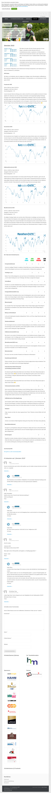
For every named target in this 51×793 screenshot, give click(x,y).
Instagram (46, 14)
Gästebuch (43, 18)
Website (6, 644)
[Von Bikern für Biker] (25, 32)
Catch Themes (44, 787)
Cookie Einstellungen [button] (6, 8)
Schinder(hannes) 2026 (17, 18)
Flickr (41, 14)
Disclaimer (6, 782)
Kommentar (7, 613)
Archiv (35, 18)
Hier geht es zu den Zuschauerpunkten (12, 451)
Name (5, 632)
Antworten (6, 470)
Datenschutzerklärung (9, 781)
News (6, 18)
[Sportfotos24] (36, 674)
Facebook (38, 14)
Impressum (25, 21)
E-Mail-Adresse (8, 638)
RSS (43, 14)
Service (28, 18)
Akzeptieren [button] (14, 8)
